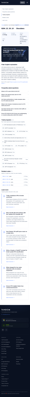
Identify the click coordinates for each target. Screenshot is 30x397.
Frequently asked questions (8, 11)
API (2, 359)
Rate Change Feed (20, 348)
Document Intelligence (5, 346)
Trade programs (6, 14)
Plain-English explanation (8, 9)
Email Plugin (3, 353)
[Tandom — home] (15, 309)
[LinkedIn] (2, 329)
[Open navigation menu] (27, 2)
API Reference (4, 366)
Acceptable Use (4, 385)
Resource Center (19, 359)
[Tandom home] (4, 2)
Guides (17, 361)
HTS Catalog (18, 342)
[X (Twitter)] (6, 329)
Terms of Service (4, 383)
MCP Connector (4, 363)
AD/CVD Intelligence (5, 342)
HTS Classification (5, 344)
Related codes (5, 17)
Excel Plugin (3, 351)
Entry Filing (3, 349)
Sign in (22, 2)
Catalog (3, 25)
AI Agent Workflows (5, 361)
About (2, 376)
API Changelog (4, 370)
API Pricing (3, 368)
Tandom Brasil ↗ (5, 378)
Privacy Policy (4, 381)
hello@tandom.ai (6, 314)
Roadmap (18, 363)
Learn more (4, 20)
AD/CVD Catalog (19, 339)
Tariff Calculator (4, 339)
